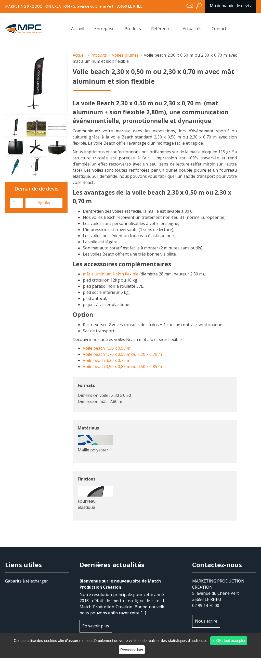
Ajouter (43, 202)
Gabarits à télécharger (26, 581)
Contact (219, 28)
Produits (133, 28)
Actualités (192, 28)
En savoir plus (95, 626)
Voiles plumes (126, 55)
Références (162, 28)
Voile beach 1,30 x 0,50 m (106, 348)
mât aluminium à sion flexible (110, 274)
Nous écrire (206, 621)
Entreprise (104, 28)
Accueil (77, 28)
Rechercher (199, 6)
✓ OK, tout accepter (228, 640)
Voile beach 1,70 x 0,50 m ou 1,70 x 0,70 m (122, 354)
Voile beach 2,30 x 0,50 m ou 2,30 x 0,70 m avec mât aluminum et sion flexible (23, 29)
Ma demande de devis (230, 5)
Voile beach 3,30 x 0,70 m (106, 360)
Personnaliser (131, 650)
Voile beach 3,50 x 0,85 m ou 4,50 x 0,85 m (122, 366)
